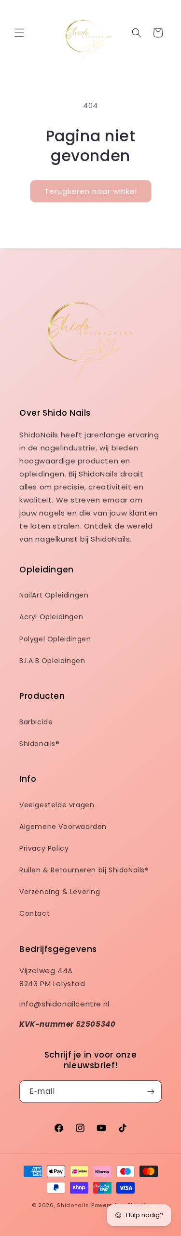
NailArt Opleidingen (53, 595)
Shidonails (73, 1205)
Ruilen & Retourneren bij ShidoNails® (84, 870)
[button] (19, 32)
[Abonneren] (150, 1091)
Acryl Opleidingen (51, 617)
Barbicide (36, 722)
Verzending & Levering (59, 891)
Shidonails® (39, 743)
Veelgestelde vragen (56, 805)
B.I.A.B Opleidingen (52, 661)
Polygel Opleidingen (55, 639)
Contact (34, 913)
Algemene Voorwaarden (63, 826)
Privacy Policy (44, 848)
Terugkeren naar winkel (90, 191)
